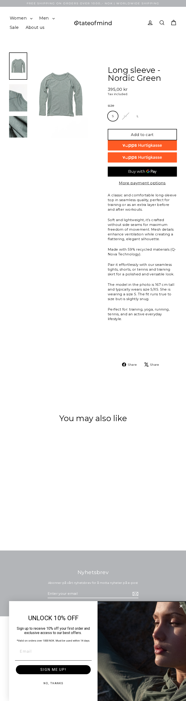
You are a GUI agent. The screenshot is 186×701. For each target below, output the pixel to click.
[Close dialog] (181, 606)
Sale (14, 27)
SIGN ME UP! (53, 669)
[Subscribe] (134, 593)
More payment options (142, 183)
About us (35, 27)
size (111, 105)
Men (44, 18)
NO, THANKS (53, 683)
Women (19, 18)
